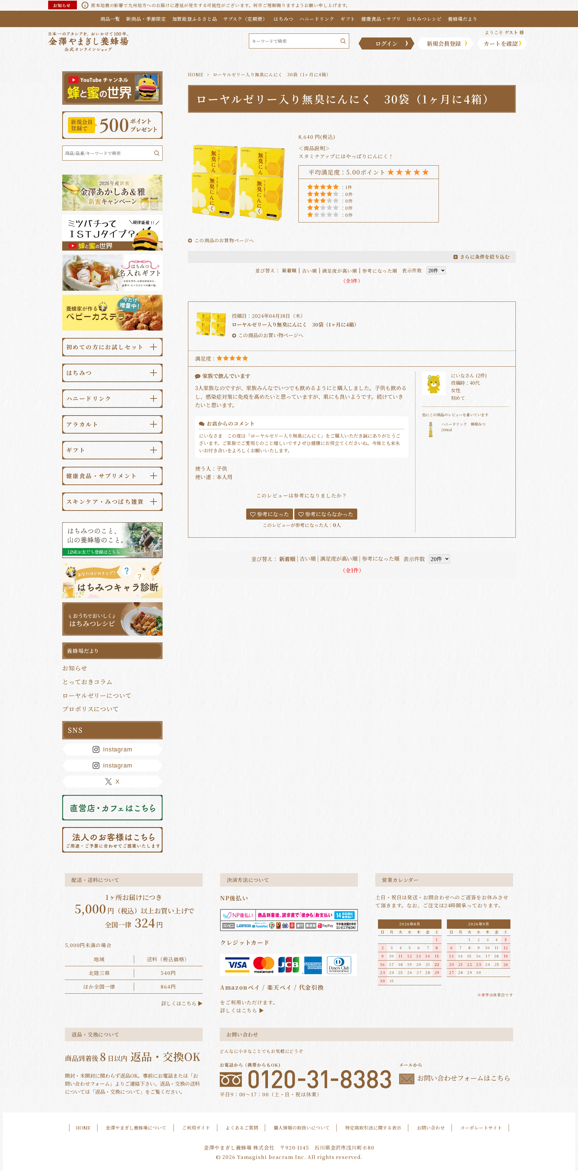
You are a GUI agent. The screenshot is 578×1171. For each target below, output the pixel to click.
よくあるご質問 (241, 1127)
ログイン (386, 43)
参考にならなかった (328, 514)
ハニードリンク (316, 18)
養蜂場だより (463, 18)
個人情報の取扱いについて (302, 1127)
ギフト (348, 18)
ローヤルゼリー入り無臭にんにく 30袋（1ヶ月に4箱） (295, 324)
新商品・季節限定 (146, 18)
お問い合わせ (431, 1127)
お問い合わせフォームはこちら (463, 1078)
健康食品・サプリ (381, 18)
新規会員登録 (444, 43)
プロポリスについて (90, 708)
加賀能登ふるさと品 (194, 18)
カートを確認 (501, 43)
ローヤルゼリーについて (97, 695)
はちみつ (284, 18)
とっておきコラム (87, 681)
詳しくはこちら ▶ (182, 1003)
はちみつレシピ (424, 18)
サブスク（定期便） (245, 18)
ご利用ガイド (196, 1127)
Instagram (117, 749)
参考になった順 (379, 270)
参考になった (272, 514)
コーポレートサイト (481, 1127)
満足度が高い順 (339, 270)
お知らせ (74, 667)
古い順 (309, 270)
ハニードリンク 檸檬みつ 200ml (465, 427)
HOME (195, 74)
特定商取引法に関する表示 (373, 1127)
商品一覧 (110, 18)
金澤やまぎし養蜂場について (136, 1127)
